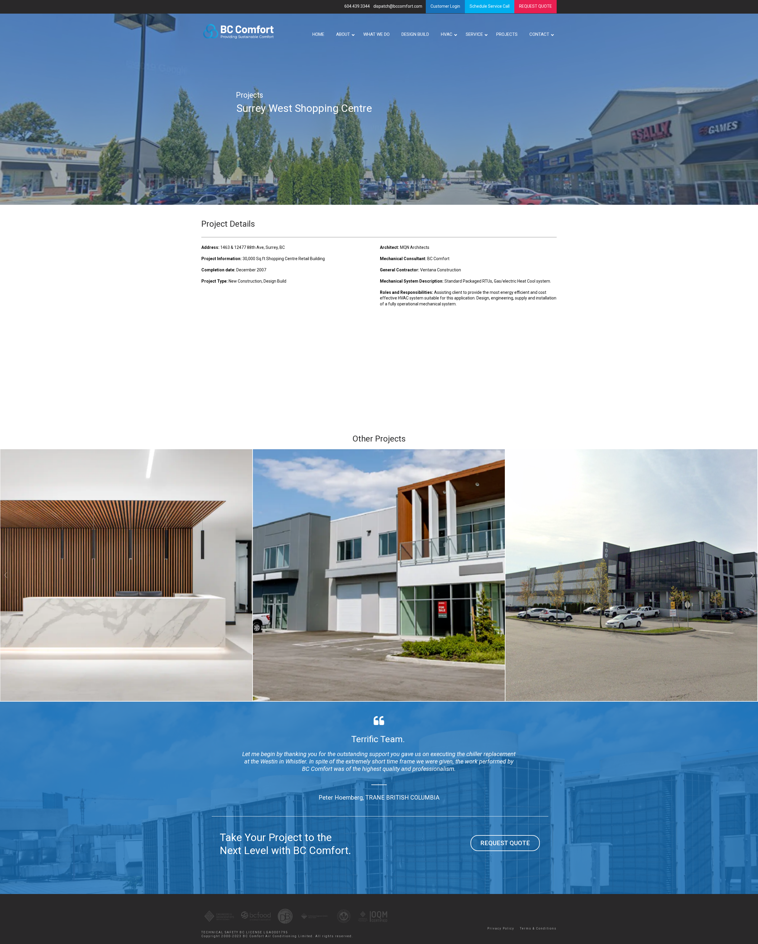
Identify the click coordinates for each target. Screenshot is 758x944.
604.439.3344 (357, 6)
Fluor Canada (123, 474)
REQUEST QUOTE (505, 843)
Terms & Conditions (538, 928)
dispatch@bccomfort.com (398, 6)
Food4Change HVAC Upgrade (628, 474)
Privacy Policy (500, 928)
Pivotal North (376, 474)
